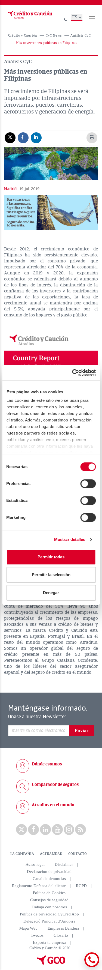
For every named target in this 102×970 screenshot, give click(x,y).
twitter (21, 829)
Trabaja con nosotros (49, 907)
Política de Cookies (49, 893)
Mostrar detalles (69, 539)
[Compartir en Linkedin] (36, 137)
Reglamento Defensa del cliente (39, 886)
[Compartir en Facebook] (23, 137)
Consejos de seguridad (49, 900)
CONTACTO (77, 854)
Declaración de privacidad (49, 871)
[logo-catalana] (51, 963)
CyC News (54, 36)
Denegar (51, 592)
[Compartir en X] (10, 137)
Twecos (37, 935)
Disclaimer (64, 864)
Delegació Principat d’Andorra (49, 921)
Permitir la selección (51, 574)
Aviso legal (35, 864)
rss (80, 829)
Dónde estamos (47, 764)
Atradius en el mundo (53, 805)
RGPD (81, 886)
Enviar (81, 731)
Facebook (33, 829)
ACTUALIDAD (51, 854)
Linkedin (45, 829)
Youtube (57, 829)
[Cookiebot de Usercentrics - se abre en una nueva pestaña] (73, 372)
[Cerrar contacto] (77, 966)
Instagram (69, 829)
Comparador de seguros (55, 784)
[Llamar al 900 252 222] (65, 19)
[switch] (88, 483)
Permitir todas (51, 557)
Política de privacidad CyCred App (49, 914)
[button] (51, 212)
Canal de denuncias (49, 878)
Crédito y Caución (22, 36)
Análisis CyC (80, 36)
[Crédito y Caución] (29, 15)
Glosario (61, 935)
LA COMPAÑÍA (22, 854)
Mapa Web (28, 928)
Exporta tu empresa (49, 942)
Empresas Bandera (63, 928)
